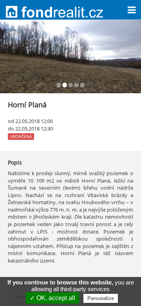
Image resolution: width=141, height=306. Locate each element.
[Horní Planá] (70, 56)
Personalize (100, 298)
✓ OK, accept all (52, 298)
